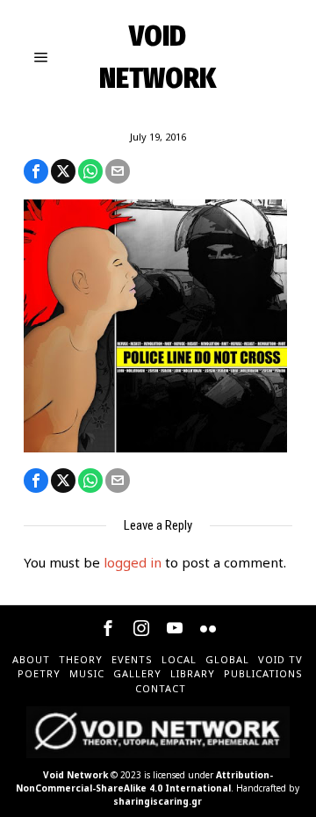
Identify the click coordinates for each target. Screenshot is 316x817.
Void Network (75, 775)
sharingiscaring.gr (157, 801)
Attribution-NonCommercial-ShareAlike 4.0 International (144, 781)
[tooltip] (36, 171)
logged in (133, 562)
